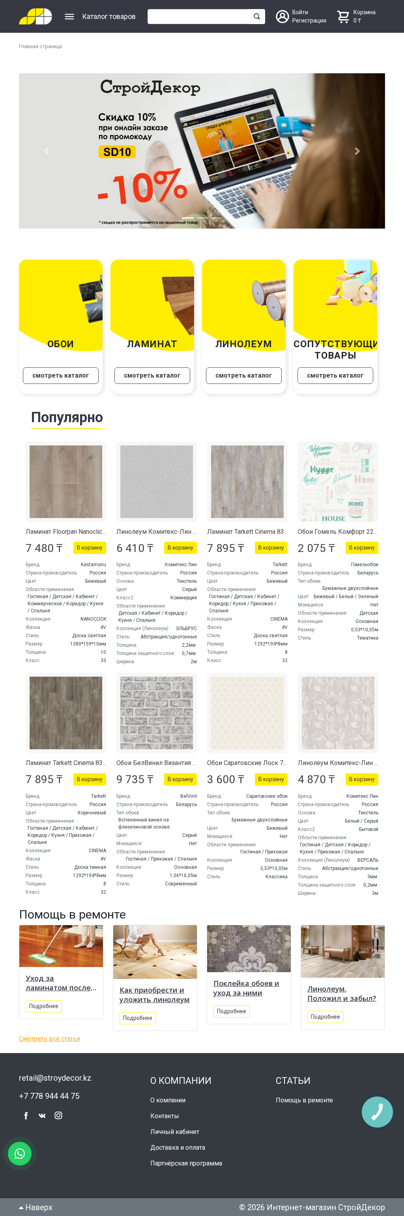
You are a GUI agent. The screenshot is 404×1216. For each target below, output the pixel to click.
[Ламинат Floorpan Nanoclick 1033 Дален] (66, 482)
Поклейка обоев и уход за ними (246, 987)
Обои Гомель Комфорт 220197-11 (347, 531)
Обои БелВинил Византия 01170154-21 (173, 763)
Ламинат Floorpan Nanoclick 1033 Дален (84, 531)
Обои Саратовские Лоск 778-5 (251, 763)
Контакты (164, 1116)
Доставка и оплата (177, 1147)
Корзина (365, 12)
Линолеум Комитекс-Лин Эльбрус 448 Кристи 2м (189, 531)
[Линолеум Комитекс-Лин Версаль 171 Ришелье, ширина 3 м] (338, 713)
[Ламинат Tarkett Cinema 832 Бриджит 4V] (247, 482)
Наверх (37, 1207)
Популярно (67, 417)
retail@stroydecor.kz (55, 1078)
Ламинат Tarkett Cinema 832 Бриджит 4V (266, 531)
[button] (46, 151)
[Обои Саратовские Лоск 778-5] (247, 713)
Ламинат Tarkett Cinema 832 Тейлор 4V (82, 763)
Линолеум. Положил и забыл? (341, 993)
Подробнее (43, 1006)
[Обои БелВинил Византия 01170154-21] (156, 713)
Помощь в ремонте (304, 1100)
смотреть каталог (60, 375)
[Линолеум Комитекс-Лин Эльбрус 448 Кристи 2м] (156, 482)
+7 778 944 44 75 (49, 1096)
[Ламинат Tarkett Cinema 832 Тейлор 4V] (66, 713)
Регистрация (309, 20)
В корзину (90, 547)
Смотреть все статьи (49, 1038)
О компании (167, 1100)
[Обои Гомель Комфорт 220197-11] (338, 482)
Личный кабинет (174, 1132)
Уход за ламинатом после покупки (58, 982)
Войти (300, 12)
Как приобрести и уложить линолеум (155, 994)
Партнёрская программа (186, 1163)
